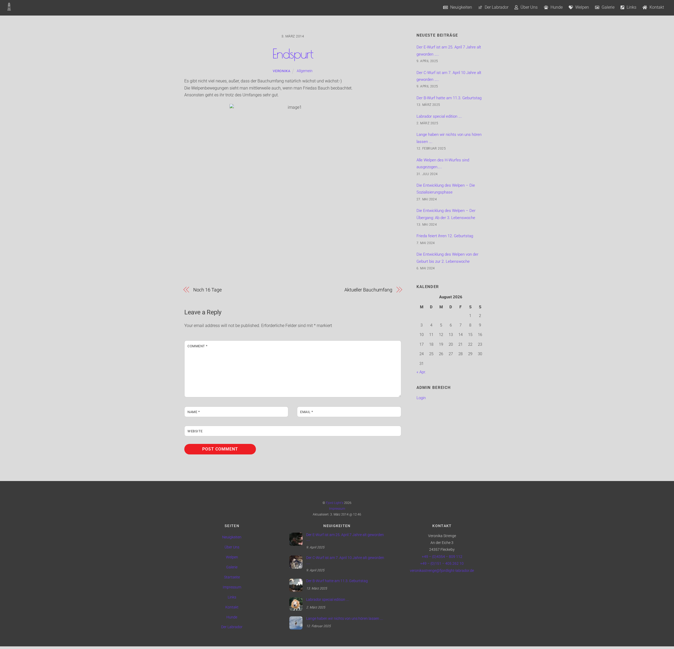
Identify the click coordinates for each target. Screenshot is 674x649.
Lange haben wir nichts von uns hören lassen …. (344, 618)
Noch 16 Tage (207, 290)
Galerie (607, 7)
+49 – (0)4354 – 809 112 (442, 556)
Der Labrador (496, 7)
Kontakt (656, 7)
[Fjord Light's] (9, 7)
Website (195, 431)
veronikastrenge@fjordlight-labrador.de (442, 570)
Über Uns (528, 7)
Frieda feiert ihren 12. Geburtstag (445, 236)
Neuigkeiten (460, 7)
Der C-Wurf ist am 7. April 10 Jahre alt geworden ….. (345, 560)
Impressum (337, 509)
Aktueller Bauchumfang (368, 290)
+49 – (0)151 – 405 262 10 (442, 563)
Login (421, 397)
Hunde (556, 7)
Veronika (281, 71)
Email (306, 412)
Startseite (232, 577)
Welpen (581, 7)
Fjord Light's (334, 503)
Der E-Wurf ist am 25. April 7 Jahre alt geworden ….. (345, 537)
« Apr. (421, 372)
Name (193, 412)
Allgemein (305, 71)
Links (631, 7)
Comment (197, 346)
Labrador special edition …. (439, 116)
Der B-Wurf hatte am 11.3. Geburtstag (449, 98)
